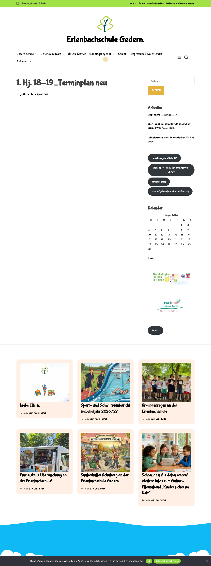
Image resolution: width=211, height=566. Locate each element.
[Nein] (207, 561)
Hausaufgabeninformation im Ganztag (170, 191)
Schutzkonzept (159, 181)
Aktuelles (22, 61)
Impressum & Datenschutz (151, 3)
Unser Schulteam (51, 54)
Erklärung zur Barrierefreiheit (180, 3)
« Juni (151, 258)
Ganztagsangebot (100, 54)
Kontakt (133, 3)
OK (149, 561)
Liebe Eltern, (154, 114)
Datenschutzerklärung (167, 561)
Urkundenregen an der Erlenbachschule (166, 137)
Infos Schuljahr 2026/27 (164, 158)
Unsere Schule (25, 54)
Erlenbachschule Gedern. (105, 39)
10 (149, 234)
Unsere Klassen (77, 54)
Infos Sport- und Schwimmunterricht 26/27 (171, 170)
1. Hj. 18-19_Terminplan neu (32, 94)
